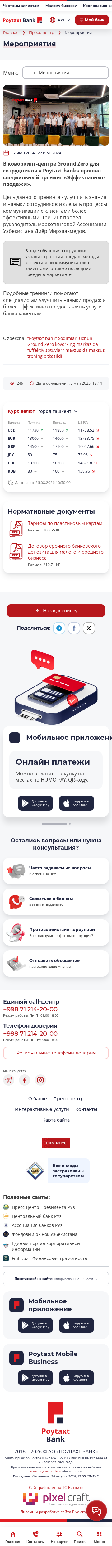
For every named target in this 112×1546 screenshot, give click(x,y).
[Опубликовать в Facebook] (74, 628)
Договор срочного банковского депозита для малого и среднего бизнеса (66, 552)
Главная (10, 32)
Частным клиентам (21, 5)
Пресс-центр (41, 32)
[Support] (96, 1510)
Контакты (86, 1109)
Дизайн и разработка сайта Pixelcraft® (56, 1512)
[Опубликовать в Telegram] (59, 628)
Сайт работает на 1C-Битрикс (56, 1487)
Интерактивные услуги (42, 1109)
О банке (37, 1099)
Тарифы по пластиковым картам (65, 523)
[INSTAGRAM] (40, 1080)
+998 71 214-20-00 (30, 1009)
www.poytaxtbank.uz (45, 1471)
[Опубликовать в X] (89, 628)
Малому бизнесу (61, 5)
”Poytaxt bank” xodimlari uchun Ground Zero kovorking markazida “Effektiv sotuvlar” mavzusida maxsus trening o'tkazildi (66, 347)
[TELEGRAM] (8, 1080)
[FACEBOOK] (24, 1080)
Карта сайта (56, 1120)
